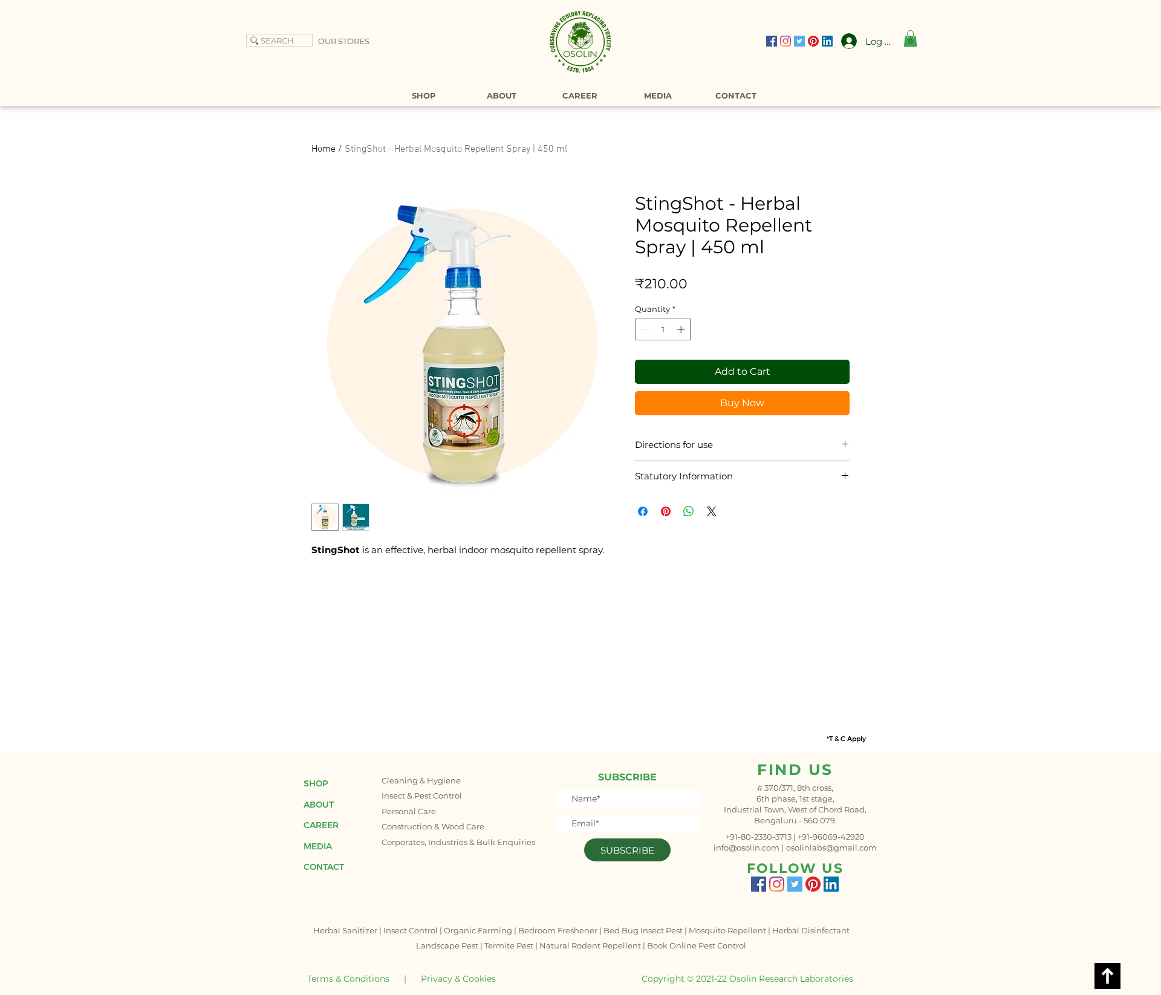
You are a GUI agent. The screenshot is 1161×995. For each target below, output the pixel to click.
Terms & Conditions (348, 978)
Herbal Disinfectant (811, 930)
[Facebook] (771, 41)
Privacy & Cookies (458, 978)
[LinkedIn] (827, 41)
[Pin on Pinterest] (666, 511)
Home (323, 149)
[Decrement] (644, 329)
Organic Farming (478, 930)
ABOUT (319, 804)
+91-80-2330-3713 (759, 836)
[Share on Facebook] (643, 511)
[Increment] (682, 329)
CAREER (321, 825)
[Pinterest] (813, 41)
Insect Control (410, 930)
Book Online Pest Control (696, 945)
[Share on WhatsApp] (688, 511)
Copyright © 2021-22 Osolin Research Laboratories (747, 978)
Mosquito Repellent (727, 930)
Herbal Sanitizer (345, 930)
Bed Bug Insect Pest (643, 930)
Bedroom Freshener (557, 930)
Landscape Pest (447, 945)
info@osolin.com (746, 847)
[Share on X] (711, 511)
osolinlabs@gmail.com (831, 847)
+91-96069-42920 (831, 836)
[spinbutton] (663, 329)
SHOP (316, 783)
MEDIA (318, 846)
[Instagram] (785, 41)
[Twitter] (799, 41)
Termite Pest (508, 945)
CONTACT (324, 866)
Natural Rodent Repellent (590, 945)
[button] (910, 38)
